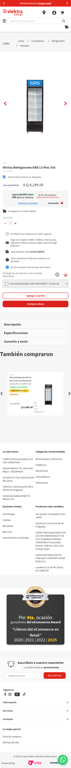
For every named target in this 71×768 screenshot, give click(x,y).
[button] (1, 393)
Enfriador (24, 45)
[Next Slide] (67, 3)
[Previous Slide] (4, 3)
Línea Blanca (38, 40)
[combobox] (37, 21)
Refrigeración (58, 40)
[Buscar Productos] (63, 21)
